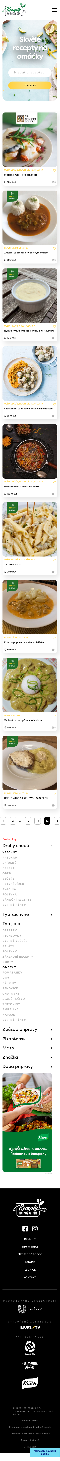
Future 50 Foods (30, 1254)
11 (37, 820)
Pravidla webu (30, 1420)
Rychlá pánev (14, 905)
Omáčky (9, 967)
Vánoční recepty (17, 900)
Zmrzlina (10, 1009)
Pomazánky (12, 972)
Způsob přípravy (19, 1029)
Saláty (8, 946)
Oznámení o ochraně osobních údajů (30, 1433)
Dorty (7, 962)
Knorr (30, 1262)
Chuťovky (11, 993)
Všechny (9, 852)
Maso (8, 1048)
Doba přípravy (17, 1066)
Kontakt (30, 1277)
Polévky (9, 951)
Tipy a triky (30, 1246)
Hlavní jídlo (13, 884)
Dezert (8, 868)
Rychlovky (11, 935)
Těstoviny (11, 1004)
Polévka (9, 894)
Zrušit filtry (9, 839)
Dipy (6, 978)
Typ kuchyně (15, 914)
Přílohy (9, 983)
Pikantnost (13, 1039)
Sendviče (10, 988)
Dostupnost (30, 1447)
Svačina (9, 889)
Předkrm (10, 857)
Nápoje (8, 1014)
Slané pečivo (13, 999)
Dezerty (9, 930)
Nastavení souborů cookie (45, 1452)
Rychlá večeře (15, 941)
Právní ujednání (30, 1440)
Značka (10, 1057)
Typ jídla (11, 923)
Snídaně (9, 863)
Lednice (30, 1269)
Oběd (6, 873)
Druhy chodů (15, 845)
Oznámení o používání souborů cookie (30, 1427)
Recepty (30, 1239)
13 (56, 820)
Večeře (8, 878)
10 (27, 820)
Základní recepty (17, 957)
